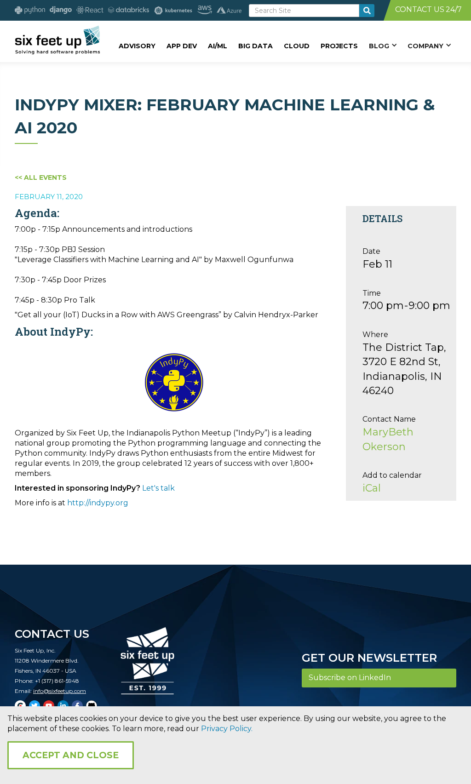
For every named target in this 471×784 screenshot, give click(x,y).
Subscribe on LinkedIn (350, 677)
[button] (382, 45)
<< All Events (41, 177)
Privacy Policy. (227, 728)
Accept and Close (71, 755)
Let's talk (158, 488)
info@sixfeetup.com (59, 690)
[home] (57, 40)
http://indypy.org (97, 502)
